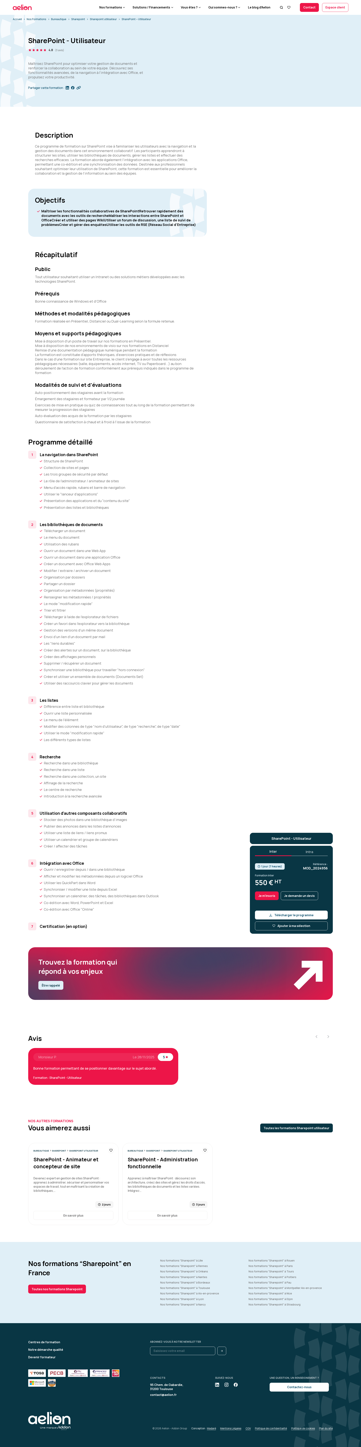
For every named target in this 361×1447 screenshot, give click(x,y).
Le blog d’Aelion (259, 7)
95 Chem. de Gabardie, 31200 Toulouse (166, 1387)
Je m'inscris (266, 896)
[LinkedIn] (217, 1385)
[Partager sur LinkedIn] (67, 87)
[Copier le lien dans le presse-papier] (79, 87)
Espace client (335, 7)
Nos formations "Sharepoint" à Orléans (184, 1271)
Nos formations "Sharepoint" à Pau (270, 1282)
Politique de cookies (303, 1428)
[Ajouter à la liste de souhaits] (111, 1150)
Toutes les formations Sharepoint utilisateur (296, 1128)
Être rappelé (51, 985)
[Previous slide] (316, 1037)
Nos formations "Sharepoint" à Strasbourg (274, 1304)
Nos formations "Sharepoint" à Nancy (183, 1304)
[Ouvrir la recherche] (281, 7)
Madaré (211, 1428)
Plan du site (326, 1428)
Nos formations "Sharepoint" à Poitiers (272, 1277)
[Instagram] (226, 1385)
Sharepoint (78, 19)
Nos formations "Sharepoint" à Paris (271, 1266)
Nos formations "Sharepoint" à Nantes (183, 1277)
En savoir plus (73, 1215)
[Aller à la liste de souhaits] (288, 7)
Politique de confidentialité (271, 1428)
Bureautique (58, 19)
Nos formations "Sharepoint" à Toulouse (185, 1288)
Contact (309, 7)
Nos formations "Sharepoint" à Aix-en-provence (189, 1293)
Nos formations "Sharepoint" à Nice (270, 1293)
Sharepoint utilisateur (103, 19)
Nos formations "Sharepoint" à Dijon (271, 1299)
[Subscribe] (221, 1351)
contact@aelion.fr (163, 1395)
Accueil (17, 19)
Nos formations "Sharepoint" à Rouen (272, 1260)
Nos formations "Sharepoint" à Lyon (182, 1299)
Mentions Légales (230, 1428)
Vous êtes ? (189, 7)
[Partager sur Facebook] (72, 87)
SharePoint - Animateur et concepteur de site (66, 1163)
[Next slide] (328, 1037)
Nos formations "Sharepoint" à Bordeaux (185, 1282)
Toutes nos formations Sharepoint (57, 1289)
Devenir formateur (42, 1357)
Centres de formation (44, 1342)
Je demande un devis (299, 896)
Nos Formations (36, 19)
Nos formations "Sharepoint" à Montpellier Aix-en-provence (285, 1288)
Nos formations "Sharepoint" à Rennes (184, 1266)
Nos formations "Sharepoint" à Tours (271, 1271)
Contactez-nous (299, 1387)
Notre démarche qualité (45, 1350)
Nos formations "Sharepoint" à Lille (181, 1260)
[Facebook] (236, 1385)
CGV (248, 1428)
